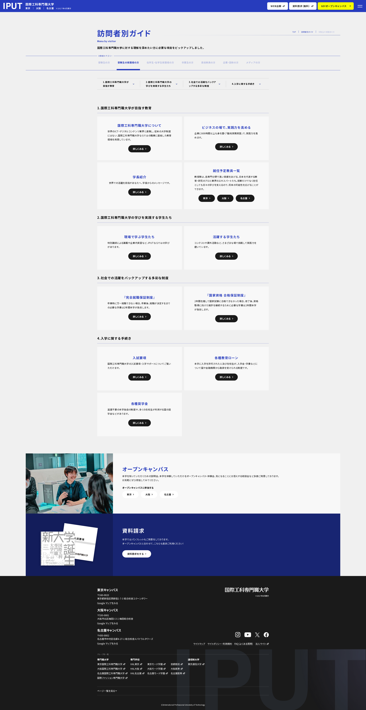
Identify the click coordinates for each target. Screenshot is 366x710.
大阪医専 (175, 668)
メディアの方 (253, 62)
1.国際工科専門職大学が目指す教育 (116, 83)
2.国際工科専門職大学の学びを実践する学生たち (159, 83)
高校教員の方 (208, 62)
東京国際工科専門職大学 (109, 664)
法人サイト (260, 643)
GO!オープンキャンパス (334, 6)
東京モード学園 (155, 664)
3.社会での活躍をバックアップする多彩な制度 (202, 83)
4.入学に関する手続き (243, 83)
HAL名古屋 (136, 673)
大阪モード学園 (155, 668)
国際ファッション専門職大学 (111, 678)
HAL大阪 (134, 668)
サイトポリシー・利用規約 (219, 643)
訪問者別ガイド (307, 32)
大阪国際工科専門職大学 (109, 668)
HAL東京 (134, 664)
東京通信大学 (195, 664)
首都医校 (175, 664)
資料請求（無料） (301, 6)
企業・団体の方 (230, 62)
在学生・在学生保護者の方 (160, 62)
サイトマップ (199, 643)
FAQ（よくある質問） (243, 643)
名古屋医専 (176, 673)
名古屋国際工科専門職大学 (111, 673)
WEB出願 (276, 6)
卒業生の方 (188, 62)
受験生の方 (104, 62)
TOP (294, 32)
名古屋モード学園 (156, 673)
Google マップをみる (107, 603)
